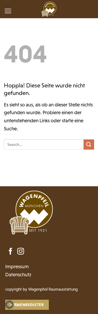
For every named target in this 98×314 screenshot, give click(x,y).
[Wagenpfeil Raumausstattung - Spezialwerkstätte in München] (49, 9)
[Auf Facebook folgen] (10, 252)
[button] (9, 304)
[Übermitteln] (89, 144)
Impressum (17, 266)
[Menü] (8, 11)
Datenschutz (18, 274)
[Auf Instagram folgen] (20, 252)
